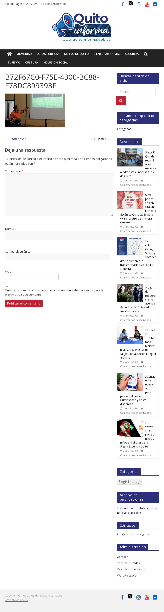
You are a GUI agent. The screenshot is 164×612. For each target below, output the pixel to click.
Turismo (13, 62)
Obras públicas (48, 54)
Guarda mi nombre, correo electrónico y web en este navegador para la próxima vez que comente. (54, 292)
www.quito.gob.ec (16, 599)
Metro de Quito (76, 54)
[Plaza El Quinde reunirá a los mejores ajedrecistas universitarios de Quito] (130, 150)
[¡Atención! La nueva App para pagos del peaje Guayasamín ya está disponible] (130, 375)
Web (8, 271)
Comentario (14, 171)
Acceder (122, 557)
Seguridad (133, 54)
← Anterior (16, 138)
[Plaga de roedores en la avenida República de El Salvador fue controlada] (130, 286)
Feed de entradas (128, 563)
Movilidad (24, 54)
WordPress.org (126, 575)
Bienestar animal (107, 54)
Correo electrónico (18, 251)
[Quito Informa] (82, 14)
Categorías (124, 129)
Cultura (31, 62)
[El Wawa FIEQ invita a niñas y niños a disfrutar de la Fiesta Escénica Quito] (130, 421)
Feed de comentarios (131, 569)
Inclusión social (55, 62)
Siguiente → (100, 138)
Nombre (10, 229)
